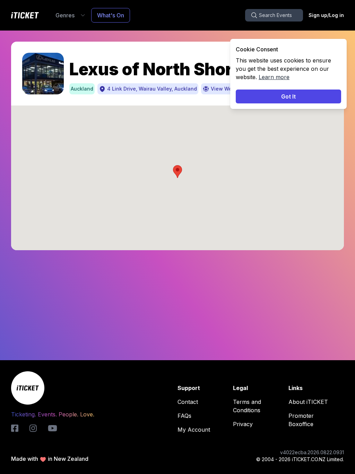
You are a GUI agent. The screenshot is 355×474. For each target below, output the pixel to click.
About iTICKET (308, 401)
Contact (188, 401)
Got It (288, 96)
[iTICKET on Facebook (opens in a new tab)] (14, 428)
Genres (65, 15)
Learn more (274, 77)
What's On (110, 15)
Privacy (243, 424)
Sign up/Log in (326, 15)
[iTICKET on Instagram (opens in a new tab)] (33, 428)
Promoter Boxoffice (301, 420)
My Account (194, 429)
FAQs (184, 415)
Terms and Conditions (247, 406)
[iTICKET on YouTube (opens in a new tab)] (52, 428)
